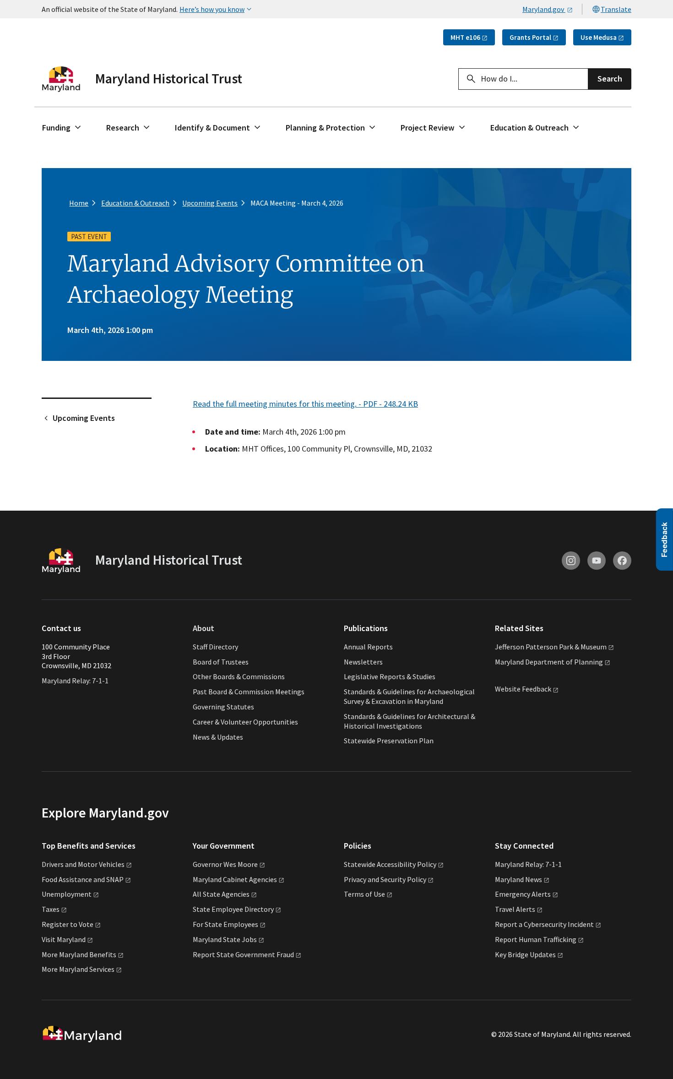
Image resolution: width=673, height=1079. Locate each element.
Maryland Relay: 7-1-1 (75, 680)
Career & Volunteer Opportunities (245, 721)
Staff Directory (215, 646)
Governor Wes (225, 864)
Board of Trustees (221, 661)
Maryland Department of (549, 661)
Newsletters (363, 661)
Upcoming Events (84, 418)
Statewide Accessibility (390, 864)
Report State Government (243, 954)
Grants (530, 37)
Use (599, 37)
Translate (616, 9)
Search (609, 78)
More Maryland (79, 954)
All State (221, 894)
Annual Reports (368, 646)
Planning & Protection (325, 127)
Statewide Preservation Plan (389, 740)
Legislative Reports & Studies (389, 676)
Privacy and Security (385, 879)
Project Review (428, 127)
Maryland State (225, 939)
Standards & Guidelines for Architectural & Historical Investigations (409, 721)
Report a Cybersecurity (544, 924)
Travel (515, 909)
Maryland (518, 879)
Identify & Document (212, 127)
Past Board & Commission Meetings (248, 691)
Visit (64, 939)
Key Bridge (525, 954)
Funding (56, 127)
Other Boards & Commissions (239, 676)
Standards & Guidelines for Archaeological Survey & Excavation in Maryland (409, 696)
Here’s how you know (211, 9)
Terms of (364, 894)
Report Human (535, 939)
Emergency (523, 894)
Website (523, 689)
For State (225, 924)
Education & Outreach (529, 127)
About (203, 628)
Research (122, 127)
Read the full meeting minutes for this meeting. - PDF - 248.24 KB (305, 403)
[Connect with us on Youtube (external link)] (596, 560)
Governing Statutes (223, 706)
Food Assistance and (83, 879)
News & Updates (218, 736)
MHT (465, 37)
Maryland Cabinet (235, 879)
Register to (67, 924)
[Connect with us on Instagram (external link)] (571, 560)
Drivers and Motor (83, 864)
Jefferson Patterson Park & (551, 646)
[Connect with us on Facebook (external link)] (622, 560)
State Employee (233, 909)
